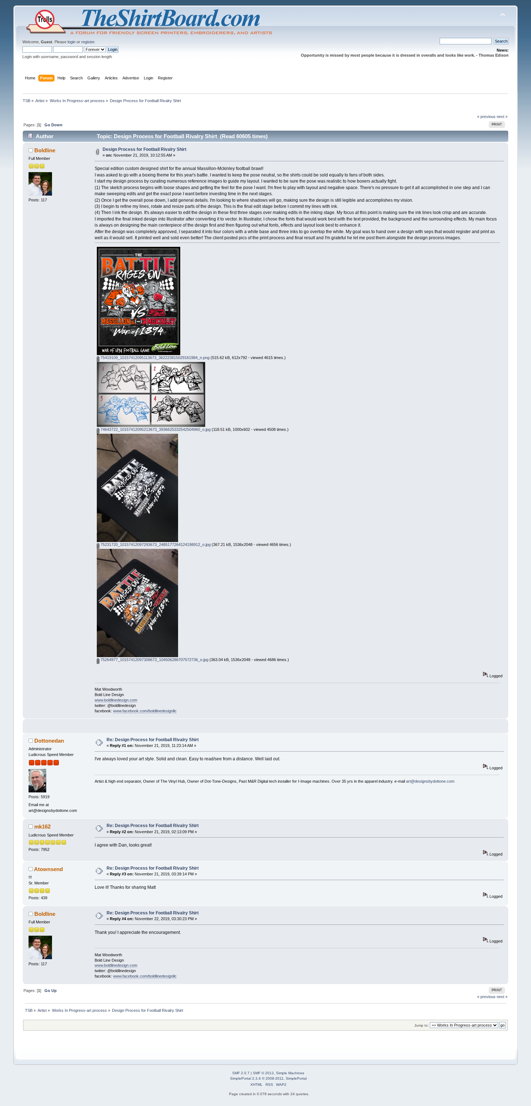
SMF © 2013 (263, 1073)
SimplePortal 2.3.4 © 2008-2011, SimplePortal (268, 1078)
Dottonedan (49, 741)
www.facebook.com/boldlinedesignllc (145, 711)
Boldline (44, 150)
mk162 (42, 826)
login (71, 42)
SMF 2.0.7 (241, 1073)
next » (502, 116)
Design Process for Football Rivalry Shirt (144, 149)
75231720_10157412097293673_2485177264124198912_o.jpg (155, 544)
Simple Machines (290, 1073)
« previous (486, 116)
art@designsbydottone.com (430, 781)
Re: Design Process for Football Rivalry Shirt (153, 739)
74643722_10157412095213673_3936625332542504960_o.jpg (155, 429)
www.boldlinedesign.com (116, 700)
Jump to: (421, 1025)
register (87, 42)
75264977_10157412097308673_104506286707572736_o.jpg (153, 659)
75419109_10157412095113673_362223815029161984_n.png (154, 357)
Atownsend (48, 869)
